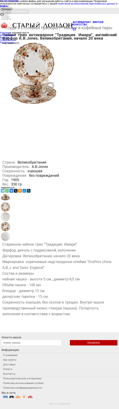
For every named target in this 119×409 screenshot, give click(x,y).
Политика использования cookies (23, 383)
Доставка (6, 13)
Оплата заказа (11, 337)
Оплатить (93, 342)
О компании (7, 9)
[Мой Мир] (24, 191)
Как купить (7, 11)
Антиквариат (7, 35)
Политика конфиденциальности (22, 387)
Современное (8, 40)
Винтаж (4, 37)
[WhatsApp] (7, 191)
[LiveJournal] (29, 191)
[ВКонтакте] (11, 191)
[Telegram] (2, 191)
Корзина (5, 32)
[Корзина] (59, 29)
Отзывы (5, 17)
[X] (16, 191)
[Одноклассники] (20, 191)
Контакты (6, 19)
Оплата (5, 15)
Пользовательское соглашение (22, 378)
